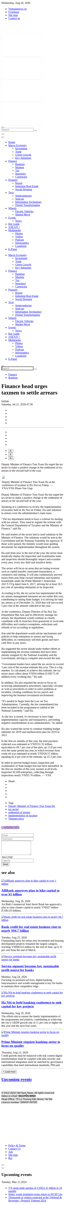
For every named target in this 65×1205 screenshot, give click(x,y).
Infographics (22, 242)
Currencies (21, 176)
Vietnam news (16, 818)
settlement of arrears (19, 812)
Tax (17, 170)
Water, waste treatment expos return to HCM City (35, 1194)
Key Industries (23, 157)
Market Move (22, 214)
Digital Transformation (27, 205)
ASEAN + (14, 227)
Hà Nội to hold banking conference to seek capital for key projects (31, 1004)
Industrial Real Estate (26, 186)
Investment (21, 148)
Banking (20, 164)
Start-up (19, 198)
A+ (11, 458)
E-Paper (12, 249)
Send (5, 864)
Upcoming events (16, 1079)
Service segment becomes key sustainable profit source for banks (30, 968)
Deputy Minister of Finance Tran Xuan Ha (31, 806)
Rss (10, 1158)
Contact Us (14, 1148)
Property (13, 179)
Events (12, 217)
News (18, 220)
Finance (12, 161)
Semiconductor (23, 195)
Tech (11, 192)
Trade (18, 151)
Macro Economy (17, 145)
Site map (13, 15)
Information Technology (28, 201)
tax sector (13, 809)
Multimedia (14, 230)
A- (11, 451)
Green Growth (23, 154)
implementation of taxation (22, 815)
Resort (18, 183)
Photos (19, 233)
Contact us (14, 18)
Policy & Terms (16, 1145)
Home (11, 142)
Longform (20, 246)
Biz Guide (14, 224)
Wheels (12, 208)
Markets (19, 167)
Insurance (20, 173)
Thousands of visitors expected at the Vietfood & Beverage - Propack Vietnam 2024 (35, 1199)
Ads (10, 1151)
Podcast (19, 239)
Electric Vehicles (24, 211)
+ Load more (9, 1071)
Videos (19, 236)
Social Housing (23, 189)
